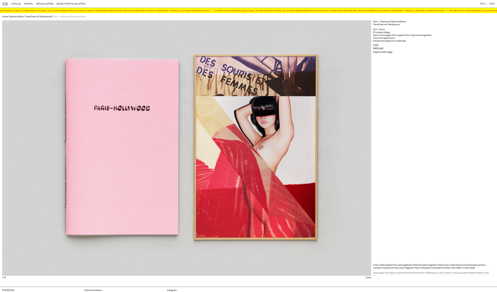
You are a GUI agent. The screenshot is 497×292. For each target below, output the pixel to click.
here (390, 52)
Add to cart (378, 48)
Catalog (16, 4)
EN (485, 4)
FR (481, 4)
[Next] (309, 148)
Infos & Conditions (93, 290)
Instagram (172, 290)
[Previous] (63, 148)
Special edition (44, 4)
